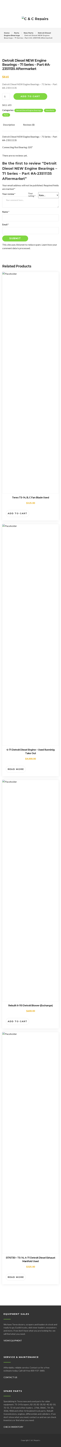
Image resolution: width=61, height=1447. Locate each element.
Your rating (31, 194)
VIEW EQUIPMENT (13, 1340)
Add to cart (30, 96)
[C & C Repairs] (35, 20)
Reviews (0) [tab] (28, 125)
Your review (8, 194)
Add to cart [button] (17, 513)
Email (5, 224)
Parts (16, 33)
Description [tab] (9, 125)
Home (6, 33)
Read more (16, 769)
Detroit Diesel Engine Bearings (28, 110)
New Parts (28, 33)
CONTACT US (10, 1377)
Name (5, 212)
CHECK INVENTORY (13, 1427)
